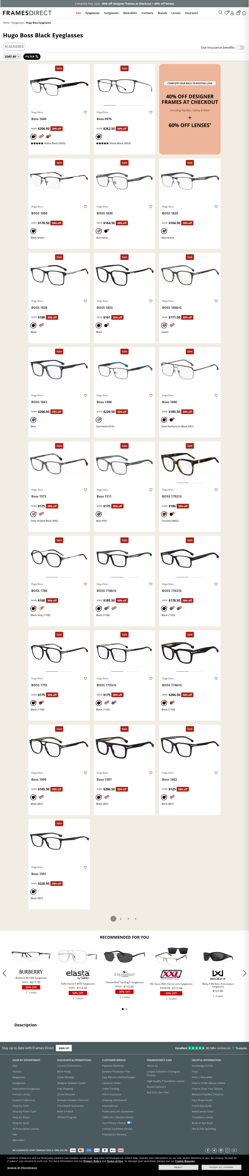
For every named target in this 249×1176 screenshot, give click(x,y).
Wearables (130, 13)
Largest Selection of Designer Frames (163, 1073)
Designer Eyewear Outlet (71, 1083)
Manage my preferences (22, 1168)
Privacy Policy (92, 1161)
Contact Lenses (21, 1094)
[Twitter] (214, 1150)
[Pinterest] (221, 1150)
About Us (152, 1065)
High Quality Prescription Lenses (165, 1081)
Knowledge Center (202, 1065)
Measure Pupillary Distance (207, 1094)
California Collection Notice (117, 1117)
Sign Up (64, 1048)
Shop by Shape (21, 1117)
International (109, 1106)
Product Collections (23, 1100)
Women (17, 1071)
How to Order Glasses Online (208, 1083)
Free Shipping (65, 1088)
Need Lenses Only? (203, 1111)
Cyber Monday (65, 1077)
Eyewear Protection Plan (116, 1071)
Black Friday (64, 1071)
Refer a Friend (65, 1111)
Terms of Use (115, 1161)
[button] (244, 973)
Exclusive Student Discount (73, 1100)
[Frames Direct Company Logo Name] (27, 12)
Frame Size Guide (202, 1106)
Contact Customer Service (117, 1128)
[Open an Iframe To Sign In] (232, 13)
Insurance (191, 13)
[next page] (136, 918)
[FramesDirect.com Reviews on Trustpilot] (196, 1048)
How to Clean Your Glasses (207, 1088)
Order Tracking (110, 1088)
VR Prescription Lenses (25, 1128)
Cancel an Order (111, 1083)
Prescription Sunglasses (26, 1088)
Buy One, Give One (157, 1092)
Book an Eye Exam (202, 1123)
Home (6, 22)
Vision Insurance (111, 1094)
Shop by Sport (20, 1123)
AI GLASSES (14, 46)
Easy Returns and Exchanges (118, 1077)
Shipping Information (114, 1100)
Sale (78, 13)
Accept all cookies (221, 1167)
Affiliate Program (67, 1117)
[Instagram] (227, 1150)
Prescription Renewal (114, 1134)
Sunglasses (111, 13)
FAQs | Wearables (202, 1077)
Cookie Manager (185, 1161)
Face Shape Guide (202, 1100)
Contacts (147, 13)
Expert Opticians (156, 1086)
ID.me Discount (66, 1094)
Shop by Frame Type (24, 1111)
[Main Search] (221, 13)
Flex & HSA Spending (204, 1128)
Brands (162, 13)
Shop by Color (20, 1106)
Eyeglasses (92, 13)
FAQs (195, 1071)
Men (15, 1065)
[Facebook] (207, 1150)
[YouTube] (234, 1150)
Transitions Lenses (202, 1117)
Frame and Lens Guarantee (117, 1111)
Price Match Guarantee (70, 1106)
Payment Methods (113, 1065)
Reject (178, 1167)
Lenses (176, 13)
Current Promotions (69, 1065)
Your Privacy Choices (114, 1123)
